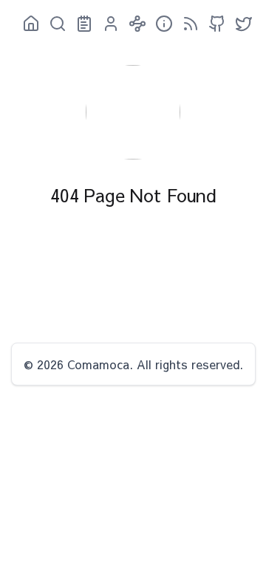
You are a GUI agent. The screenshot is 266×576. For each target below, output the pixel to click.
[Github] (213, 23)
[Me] (106, 23)
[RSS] (186, 23)
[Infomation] (159, 23)
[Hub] (133, 23)
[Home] (26, 23)
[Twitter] (239, 23)
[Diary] (79, 23)
